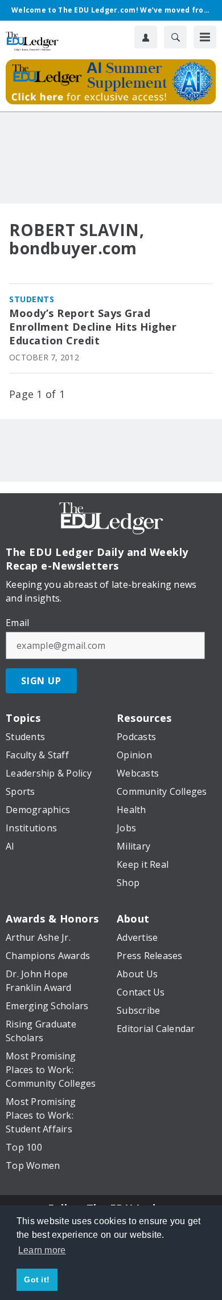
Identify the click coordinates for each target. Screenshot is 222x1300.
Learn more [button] (42, 1250)
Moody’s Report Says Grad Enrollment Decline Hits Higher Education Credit (92, 327)
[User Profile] (145, 37)
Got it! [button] (37, 1279)
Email (17, 622)
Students (31, 299)
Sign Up (41, 681)
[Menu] (205, 37)
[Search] (175, 37)
